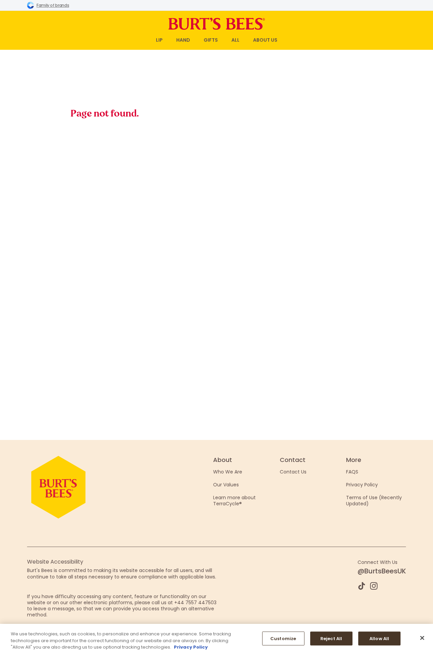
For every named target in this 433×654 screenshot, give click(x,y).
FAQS (352, 471)
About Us (265, 40)
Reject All (331, 638)
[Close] (422, 637)
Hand (183, 40)
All (235, 40)
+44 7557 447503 (195, 602)
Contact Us (293, 471)
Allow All (379, 638)
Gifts (211, 40)
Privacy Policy (362, 484)
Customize (283, 638)
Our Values (226, 484)
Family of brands (53, 5)
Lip (159, 40)
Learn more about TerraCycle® (234, 500)
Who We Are (227, 471)
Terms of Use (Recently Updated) (374, 500)
